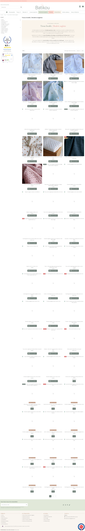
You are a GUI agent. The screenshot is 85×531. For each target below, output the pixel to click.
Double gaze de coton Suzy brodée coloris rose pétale (53, 488)
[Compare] (41, 55)
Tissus (2, 19)
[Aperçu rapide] (41, 59)
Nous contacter (47, 519)
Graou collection (4, 30)
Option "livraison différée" (27, 519)
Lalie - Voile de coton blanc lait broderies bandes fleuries (53, 432)
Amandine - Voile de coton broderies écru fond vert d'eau (74, 239)
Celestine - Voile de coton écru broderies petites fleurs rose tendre (32, 75)
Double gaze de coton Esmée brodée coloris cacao (32, 238)
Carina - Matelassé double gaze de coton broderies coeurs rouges (74, 102)
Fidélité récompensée (48, 516)
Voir (74, 381)
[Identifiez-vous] (80, 6)
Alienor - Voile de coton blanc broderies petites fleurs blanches (74, 75)
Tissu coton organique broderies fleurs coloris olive (53, 212)
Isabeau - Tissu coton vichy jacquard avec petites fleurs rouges (53, 75)
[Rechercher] (21, 7)
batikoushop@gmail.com (70, 518)
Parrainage (46, 518)
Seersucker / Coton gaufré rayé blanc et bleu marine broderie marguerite (32, 405)
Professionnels (47, 521)
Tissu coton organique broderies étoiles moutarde (32, 349)
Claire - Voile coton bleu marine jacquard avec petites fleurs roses (53, 267)
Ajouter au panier (32, 78)
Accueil (2, 17)
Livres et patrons (4, 21)
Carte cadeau (3, 26)
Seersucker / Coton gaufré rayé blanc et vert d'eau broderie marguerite (53, 102)
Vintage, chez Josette (5, 24)
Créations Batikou (4, 29)
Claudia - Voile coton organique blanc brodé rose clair (53, 350)
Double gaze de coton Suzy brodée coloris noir (74, 293)
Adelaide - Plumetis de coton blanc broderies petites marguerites (53, 130)
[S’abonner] (26, 504)
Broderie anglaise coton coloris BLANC (74, 184)
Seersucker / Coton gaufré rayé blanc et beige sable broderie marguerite (53, 185)
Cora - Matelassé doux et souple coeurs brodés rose (53, 157)
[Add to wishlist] (41, 57)
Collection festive (4, 28)
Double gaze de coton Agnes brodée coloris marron (74, 487)
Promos (2, 33)
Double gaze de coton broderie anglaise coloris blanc (32, 294)
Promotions (3, 27)
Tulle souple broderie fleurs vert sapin (74, 349)
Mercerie (3, 20)
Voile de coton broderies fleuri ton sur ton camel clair (53, 460)
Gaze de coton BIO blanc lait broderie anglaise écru (53, 404)
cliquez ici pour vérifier (25, 526)
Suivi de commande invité (27, 521)
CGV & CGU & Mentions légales (28, 515)
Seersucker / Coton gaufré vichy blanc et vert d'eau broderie (32, 488)
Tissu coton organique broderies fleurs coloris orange (74, 267)
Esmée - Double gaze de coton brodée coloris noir (53, 293)
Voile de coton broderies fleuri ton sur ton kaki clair (74, 459)
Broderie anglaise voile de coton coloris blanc (32, 376)
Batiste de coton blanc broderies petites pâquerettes (32, 130)
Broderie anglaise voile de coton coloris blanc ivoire (74, 404)
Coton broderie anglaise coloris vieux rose (32, 184)
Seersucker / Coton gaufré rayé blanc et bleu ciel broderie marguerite (74, 130)
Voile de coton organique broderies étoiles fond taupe (74, 377)
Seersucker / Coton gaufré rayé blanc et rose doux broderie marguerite (32, 102)
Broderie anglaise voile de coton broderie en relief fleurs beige (53, 239)
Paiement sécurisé (26, 516)
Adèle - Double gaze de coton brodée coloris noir (74, 156)
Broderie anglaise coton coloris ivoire (32, 321)
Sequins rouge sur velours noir (32, 212)
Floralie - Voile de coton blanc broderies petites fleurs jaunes (74, 322)
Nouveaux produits (4, 521)
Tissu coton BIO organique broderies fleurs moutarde (32, 157)
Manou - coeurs (4, 32)
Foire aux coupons (4, 25)
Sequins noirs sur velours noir (32, 266)
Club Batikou (3, 22)
